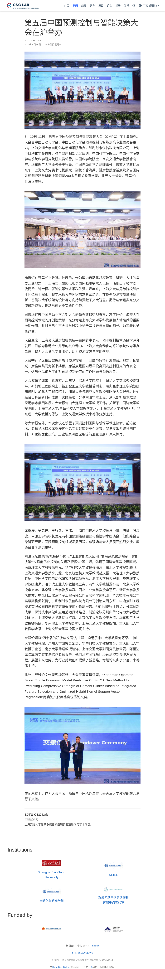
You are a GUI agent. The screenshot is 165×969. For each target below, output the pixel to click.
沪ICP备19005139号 (82, 952)
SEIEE (113, 875)
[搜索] (133, 6)
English (95, 945)
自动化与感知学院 (51, 901)
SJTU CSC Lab (32, 40)
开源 (90, 967)
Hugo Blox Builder (61, 967)
